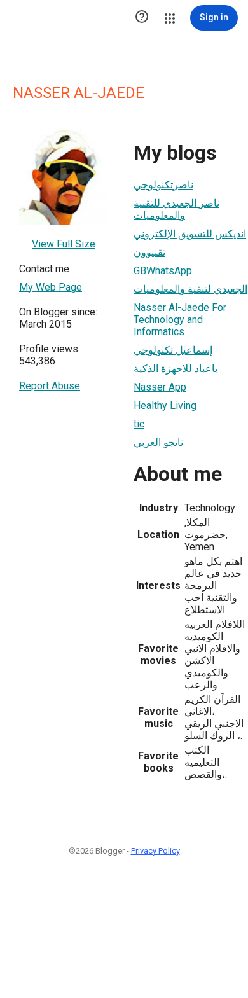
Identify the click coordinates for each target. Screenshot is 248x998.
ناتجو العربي (158, 442)
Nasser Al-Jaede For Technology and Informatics (180, 319)
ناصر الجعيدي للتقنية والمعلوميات (176, 209)
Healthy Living (165, 405)
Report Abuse (49, 386)
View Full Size (63, 244)
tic (139, 424)
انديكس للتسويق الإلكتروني (190, 234)
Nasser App (160, 387)
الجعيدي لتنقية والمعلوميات (190, 289)
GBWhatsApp (163, 271)
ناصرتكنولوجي (163, 185)
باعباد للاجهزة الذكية (175, 369)
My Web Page (50, 287)
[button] (142, 18)
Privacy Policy (155, 851)
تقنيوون (149, 252)
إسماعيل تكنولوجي (173, 350)
